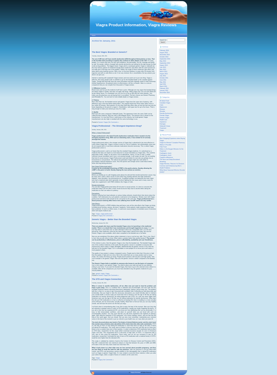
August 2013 (164, 65)
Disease (162, 109)
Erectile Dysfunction (166, 113)
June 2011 (163, 80)
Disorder (162, 111)
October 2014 (164, 57)
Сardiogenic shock (165, 155)
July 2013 (163, 67)
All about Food (164, 101)
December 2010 (165, 92)
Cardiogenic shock (165, 153)
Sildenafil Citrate (165, 126)
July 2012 (163, 76)
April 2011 (163, 84)
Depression (163, 107)
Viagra (98, 214)
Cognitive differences (166, 157)
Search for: (163, 40)
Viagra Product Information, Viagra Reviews (136, 25)
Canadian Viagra (165, 103)
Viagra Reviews (135, 372)
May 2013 (163, 69)
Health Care (163, 119)
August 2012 (164, 73)
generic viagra (100, 273)
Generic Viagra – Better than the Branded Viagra (114, 219)
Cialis (161, 105)
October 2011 (164, 78)
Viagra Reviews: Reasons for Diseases (172, 163)
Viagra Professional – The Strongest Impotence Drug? (117, 126)
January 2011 (164, 90)
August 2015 (164, 52)
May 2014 (163, 61)
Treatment (163, 128)
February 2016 (164, 50)
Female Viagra (164, 115)
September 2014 (165, 59)
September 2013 (165, 63)
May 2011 (163, 82)
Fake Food (163, 147)
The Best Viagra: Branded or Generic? (109, 52)
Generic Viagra (103, 122)
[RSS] (93, 373)
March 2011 (163, 86)
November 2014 (165, 54)
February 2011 (164, 88)
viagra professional (106, 214)
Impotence (163, 122)
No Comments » (114, 122)
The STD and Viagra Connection (107, 279)
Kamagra (162, 124)
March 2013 (163, 71)
